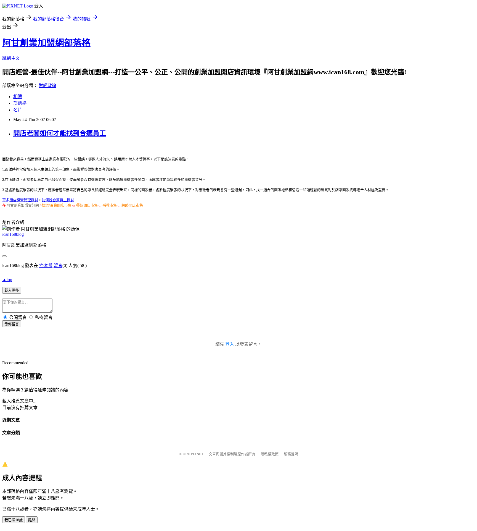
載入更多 (11, 290)
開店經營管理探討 (23, 200)
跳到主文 (11, 58)
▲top (7, 279)
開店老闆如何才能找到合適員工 (59, 133)
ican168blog (13, 234)
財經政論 (47, 85)
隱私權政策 (270, 454)
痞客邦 (45, 265)
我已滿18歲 (13, 520)
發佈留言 (11, 324)
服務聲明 (291, 454)
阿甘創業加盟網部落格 (46, 43)
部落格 (19, 103)
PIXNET (197, 454)
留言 (58, 265)
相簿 (17, 96)
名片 (17, 110)
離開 (31, 520)
